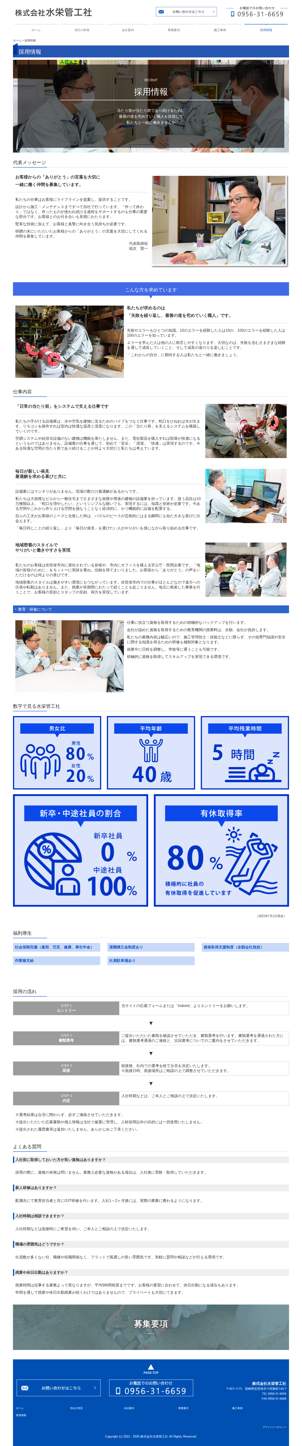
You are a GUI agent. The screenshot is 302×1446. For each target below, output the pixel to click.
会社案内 (128, 30)
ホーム (36, 30)
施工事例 (220, 30)
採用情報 (266, 30)
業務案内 (174, 30)
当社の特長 (82, 30)
